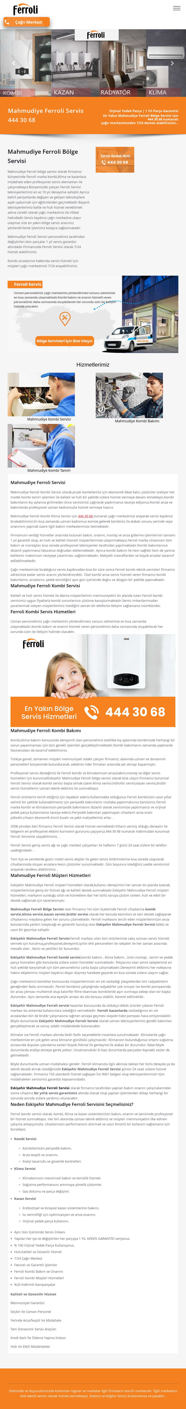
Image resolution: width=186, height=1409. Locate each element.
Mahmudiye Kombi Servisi (49, 419)
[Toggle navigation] (177, 8)
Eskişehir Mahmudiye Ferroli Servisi (40, 1088)
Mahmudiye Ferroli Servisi (38, 482)
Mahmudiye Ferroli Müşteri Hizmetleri (51, 875)
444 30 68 (86, 516)
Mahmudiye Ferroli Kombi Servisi (45, 586)
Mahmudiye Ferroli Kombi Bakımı (46, 730)
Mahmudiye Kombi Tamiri (48, 470)
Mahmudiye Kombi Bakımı (137, 420)
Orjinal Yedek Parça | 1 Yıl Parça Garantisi (143, 111)
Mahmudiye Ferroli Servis (46, 110)
